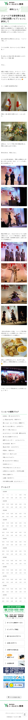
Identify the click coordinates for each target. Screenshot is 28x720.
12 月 (3, 504)
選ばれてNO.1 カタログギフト (11, 447)
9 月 (16, 504)
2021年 (5, 538)
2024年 (5, 510)
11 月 (7, 504)
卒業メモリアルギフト (8, 457)
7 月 (25, 494)
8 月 (20, 494)
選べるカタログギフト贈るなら (11, 460)
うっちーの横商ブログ (10, 412)
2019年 (5, 557)
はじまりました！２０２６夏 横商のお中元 (14, 433)
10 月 (12, 504)
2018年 (5, 566)
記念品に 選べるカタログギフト (11, 416)
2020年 (5, 548)
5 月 (7, 497)
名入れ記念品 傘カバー (9, 443)
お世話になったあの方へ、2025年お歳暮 (13, 471)
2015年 (5, 595)
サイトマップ (20, 713)
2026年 (5, 491)
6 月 (3, 497)
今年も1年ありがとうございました (12, 467)
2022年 (5, 529)
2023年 (5, 519)
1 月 (25, 497)
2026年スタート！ (8, 464)
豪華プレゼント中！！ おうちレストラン (14, 440)
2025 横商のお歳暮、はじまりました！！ (13, 481)
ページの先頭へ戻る (15, 697)
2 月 (20, 497)
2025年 (5, 501)
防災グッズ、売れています (10, 454)
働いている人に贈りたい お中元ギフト (13, 426)
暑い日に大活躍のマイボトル (10, 436)
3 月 (16, 497)
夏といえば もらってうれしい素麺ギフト (14, 423)
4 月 (12, 497)
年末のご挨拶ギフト (8, 474)
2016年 (5, 585)
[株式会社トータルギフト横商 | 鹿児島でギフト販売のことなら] (14, 3)
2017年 (5, 576)
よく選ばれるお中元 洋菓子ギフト (12, 419)
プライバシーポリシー (10, 713)
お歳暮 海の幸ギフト (8, 478)
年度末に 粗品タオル (8, 450)
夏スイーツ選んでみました (10, 430)
